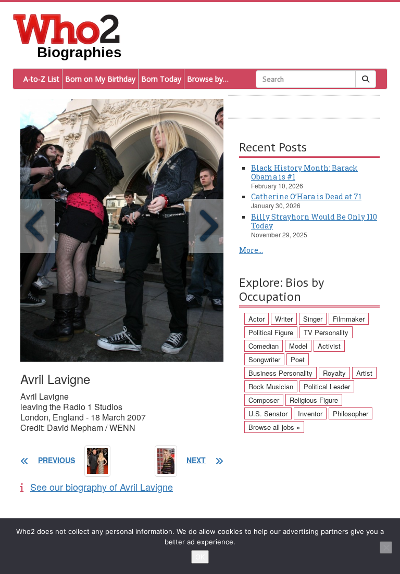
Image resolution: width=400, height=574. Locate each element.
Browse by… (208, 79)
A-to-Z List (41, 79)
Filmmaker (349, 319)
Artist (364, 373)
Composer (263, 400)
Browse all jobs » (274, 427)
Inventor (310, 413)
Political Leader (327, 386)
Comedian (263, 346)
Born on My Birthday (100, 79)
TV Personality (326, 332)
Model (298, 346)
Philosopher (350, 413)
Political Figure (270, 332)
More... (251, 250)
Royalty (334, 373)
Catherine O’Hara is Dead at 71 (306, 196)
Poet (298, 359)
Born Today (161, 79)
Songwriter (264, 359)
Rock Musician (270, 386)
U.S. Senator (268, 413)
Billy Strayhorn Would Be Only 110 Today (314, 221)
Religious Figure (314, 400)
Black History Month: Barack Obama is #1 (304, 172)
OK (200, 557)
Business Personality (280, 373)
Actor (256, 319)
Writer (284, 319)
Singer (312, 319)
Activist (329, 346)
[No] (386, 547)
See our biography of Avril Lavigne (101, 486)
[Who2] (66, 28)
